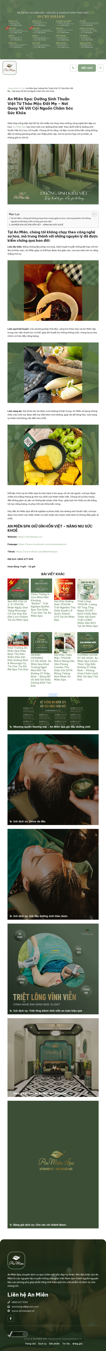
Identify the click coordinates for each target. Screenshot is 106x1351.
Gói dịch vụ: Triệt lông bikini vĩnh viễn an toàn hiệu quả (47, 1010)
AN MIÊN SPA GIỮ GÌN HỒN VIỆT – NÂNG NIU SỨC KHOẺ (37, 224)
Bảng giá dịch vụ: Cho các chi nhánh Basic (39, 1224)
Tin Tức (21, 88)
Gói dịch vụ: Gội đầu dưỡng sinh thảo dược (40, 916)
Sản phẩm (54, 1343)
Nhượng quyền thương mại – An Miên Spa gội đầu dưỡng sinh (51, 726)
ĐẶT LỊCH (86, 67)
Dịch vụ (42, 1343)
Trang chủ (11, 88)
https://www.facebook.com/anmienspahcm (42, 544)
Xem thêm (53, 695)
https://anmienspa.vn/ (30, 536)
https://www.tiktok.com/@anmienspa (37, 551)
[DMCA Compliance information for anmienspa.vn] (17, 1333)
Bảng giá (77, 1343)
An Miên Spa (19, 126)
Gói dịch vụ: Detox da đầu (29, 821)
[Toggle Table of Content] (93, 214)
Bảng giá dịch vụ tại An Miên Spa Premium (39, 1093)
